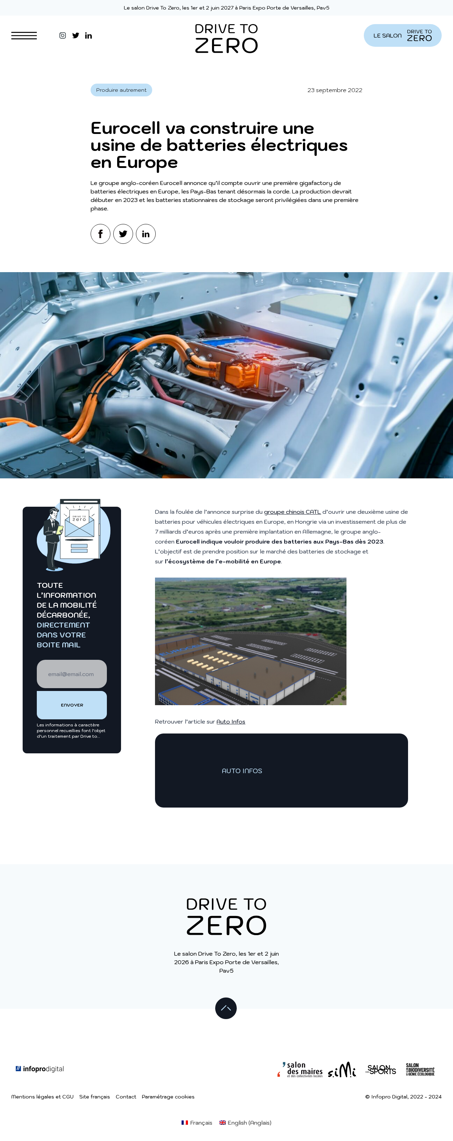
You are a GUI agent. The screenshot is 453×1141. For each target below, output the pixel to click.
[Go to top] (226, 1008)
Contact (126, 1097)
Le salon (388, 35)
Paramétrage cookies (168, 1097)
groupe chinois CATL (292, 511)
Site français (94, 1097)
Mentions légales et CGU (42, 1097)
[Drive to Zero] (226, 35)
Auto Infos (231, 721)
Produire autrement (121, 90)
